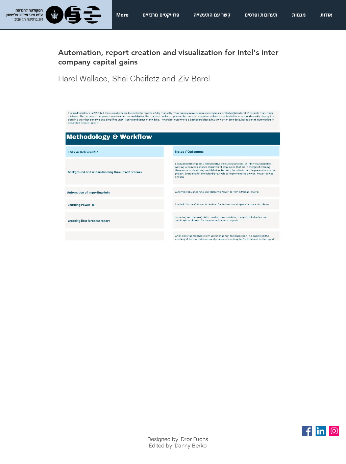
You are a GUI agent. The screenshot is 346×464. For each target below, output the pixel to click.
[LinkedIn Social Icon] (321, 431)
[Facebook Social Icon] (307, 431)
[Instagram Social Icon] (334, 431)
